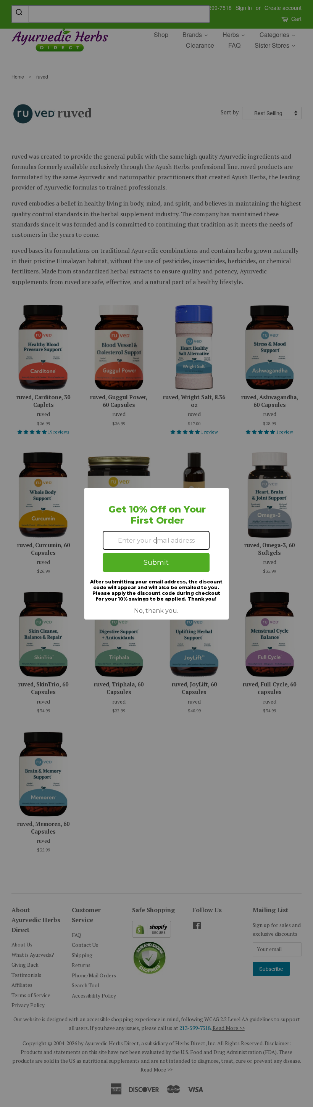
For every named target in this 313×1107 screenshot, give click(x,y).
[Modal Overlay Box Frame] (156, 554)
